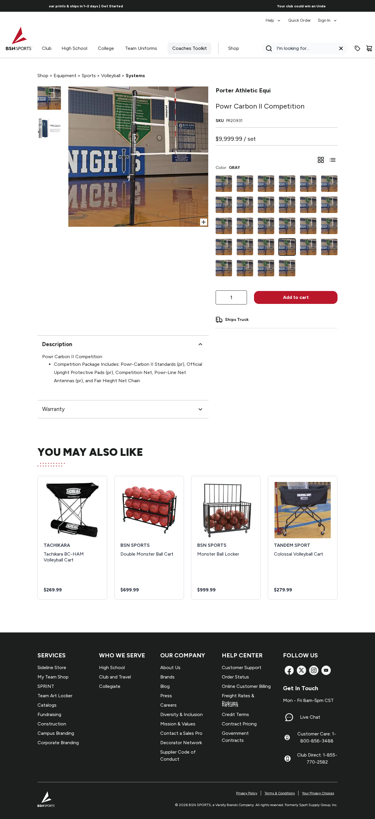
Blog (165, 686)
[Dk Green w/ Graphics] (329, 247)
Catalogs (47, 705)
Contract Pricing (239, 724)
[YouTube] (326, 670)
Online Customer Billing (246, 686)
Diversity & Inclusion (181, 714)
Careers (168, 705)
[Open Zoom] (203, 222)
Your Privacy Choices (318, 793)
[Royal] (287, 205)
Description (57, 344)
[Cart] (369, 48)
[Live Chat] (289, 717)
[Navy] (266, 247)
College (106, 48)
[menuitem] (273, 17)
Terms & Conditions (280, 793)
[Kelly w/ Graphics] (308, 226)
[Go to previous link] (41, 5)
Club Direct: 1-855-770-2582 (317, 758)
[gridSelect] (321, 160)
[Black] (266, 226)
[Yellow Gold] (329, 226)
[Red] (308, 183)
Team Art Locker (55, 695)
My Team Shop (53, 677)
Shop (233, 48)
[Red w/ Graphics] (308, 205)
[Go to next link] (334, 5)
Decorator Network (181, 742)
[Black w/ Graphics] (308, 247)
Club (47, 48)
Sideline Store (52, 667)
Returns (230, 705)
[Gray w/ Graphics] (245, 247)
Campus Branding (56, 733)
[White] (329, 183)
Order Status (235, 677)
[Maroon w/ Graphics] (245, 226)
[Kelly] (266, 183)
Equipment (65, 75)
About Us (170, 667)
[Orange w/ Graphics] (266, 268)
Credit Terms (235, 714)
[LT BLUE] (245, 205)
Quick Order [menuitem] (299, 20)
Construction (52, 724)
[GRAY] (287, 247)
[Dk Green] (224, 183)
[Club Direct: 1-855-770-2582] (287, 758)
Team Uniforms (141, 48)
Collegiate (109, 686)
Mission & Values (177, 724)
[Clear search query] (341, 48)
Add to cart (296, 297)
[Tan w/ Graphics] (287, 226)
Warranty (53, 409)
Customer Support (241, 667)
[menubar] (302, 17)
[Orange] (287, 183)
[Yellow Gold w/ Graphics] (224, 247)
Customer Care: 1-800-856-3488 (316, 737)
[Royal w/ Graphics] (266, 205)
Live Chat (310, 717)
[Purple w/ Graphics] (287, 268)
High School (74, 48)
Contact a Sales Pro (181, 733)
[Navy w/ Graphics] (224, 226)
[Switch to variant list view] (333, 160)
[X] (301, 670)
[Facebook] (289, 670)
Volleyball (110, 75)
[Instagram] (314, 670)
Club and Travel (115, 677)
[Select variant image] (49, 98)
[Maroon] (245, 268)
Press (166, 695)
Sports (89, 75)
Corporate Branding (58, 742)
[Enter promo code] (357, 48)
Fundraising (49, 714)
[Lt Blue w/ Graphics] (224, 205)
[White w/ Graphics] (329, 205)
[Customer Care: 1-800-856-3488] (287, 737)
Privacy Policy (246, 793)
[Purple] (224, 268)
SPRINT (46, 686)
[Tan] (245, 183)
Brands (167, 677)
